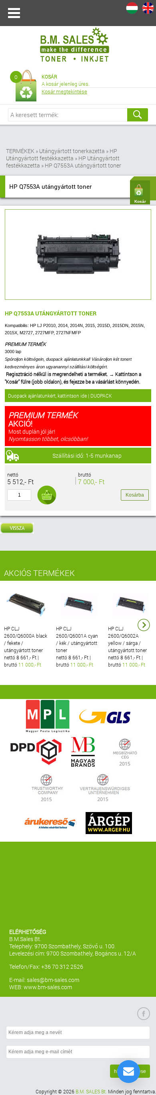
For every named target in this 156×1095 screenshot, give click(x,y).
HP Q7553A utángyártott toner (83, 165)
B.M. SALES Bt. (91, 1091)
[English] (148, 8)
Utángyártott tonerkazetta (72, 151)
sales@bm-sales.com (53, 980)
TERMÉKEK (20, 151)
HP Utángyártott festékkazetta (61, 154)
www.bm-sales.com (48, 987)
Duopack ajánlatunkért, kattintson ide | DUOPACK (60, 395)
